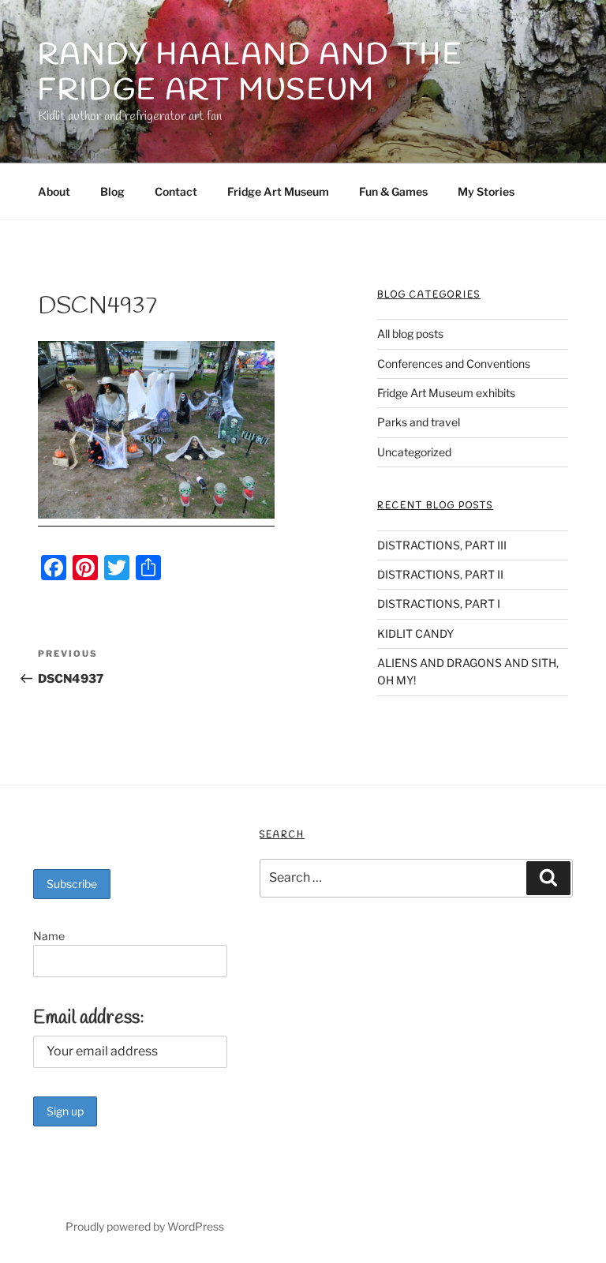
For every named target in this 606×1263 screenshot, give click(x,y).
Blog (112, 191)
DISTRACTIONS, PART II (440, 574)
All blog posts (410, 333)
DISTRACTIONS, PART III (442, 545)
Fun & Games (393, 191)
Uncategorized (414, 452)
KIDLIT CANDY (415, 633)
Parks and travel (418, 422)
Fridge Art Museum (278, 191)
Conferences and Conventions (453, 363)
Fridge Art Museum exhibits (446, 392)
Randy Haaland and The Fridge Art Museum (250, 73)
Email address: (88, 1018)
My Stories (486, 191)
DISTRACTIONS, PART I (438, 603)
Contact (176, 191)
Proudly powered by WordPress (144, 1226)
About (54, 191)
